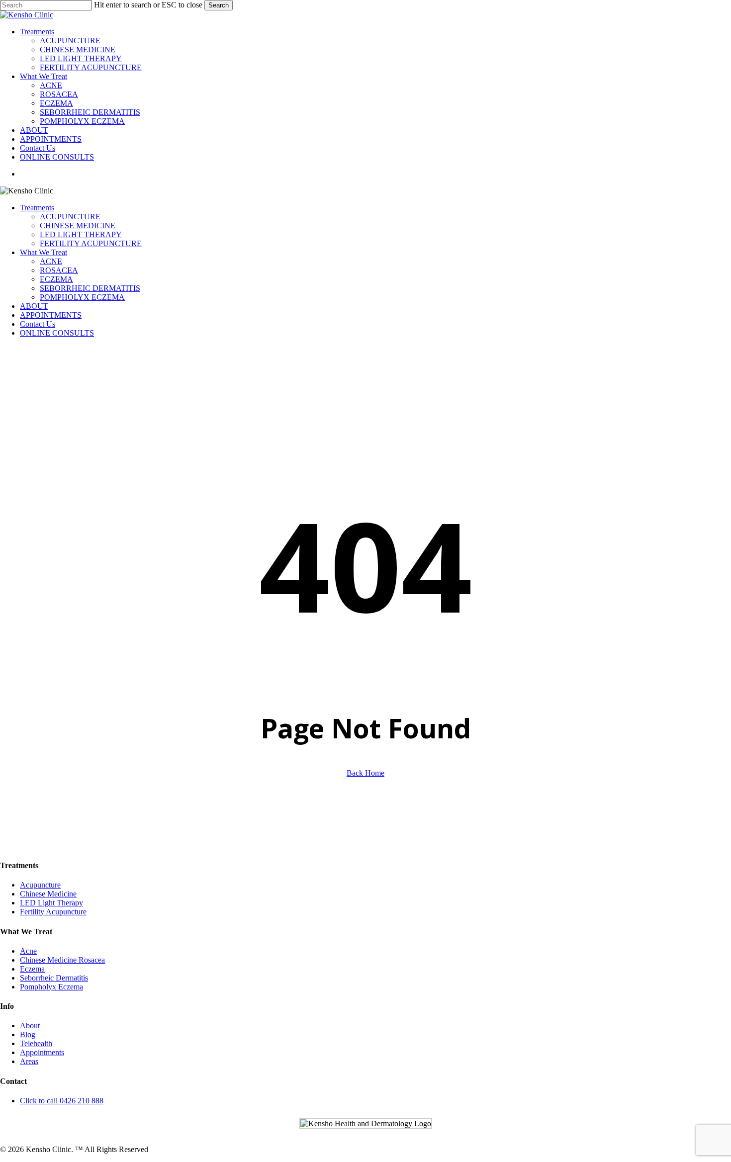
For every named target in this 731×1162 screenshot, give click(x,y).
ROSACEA (59, 270)
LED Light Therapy (51, 902)
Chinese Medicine (48, 894)
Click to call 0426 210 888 (61, 1100)
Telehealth (36, 1043)
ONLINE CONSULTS (57, 333)
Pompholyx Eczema (51, 987)
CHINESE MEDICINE (77, 225)
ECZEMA (56, 279)
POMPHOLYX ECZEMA (82, 297)
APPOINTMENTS (51, 315)
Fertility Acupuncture (53, 911)
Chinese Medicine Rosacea (62, 960)
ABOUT (34, 306)
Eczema (32, 969)
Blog (27, 1034)
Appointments (42, 1052)
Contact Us (37, 324)
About (30, 1025)
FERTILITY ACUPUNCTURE (91, 243)
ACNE (51, 261)
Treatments (37, 207)
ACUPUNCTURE (70, 216)
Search (218, 5)
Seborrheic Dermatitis (54, 978)
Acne (28, 951)
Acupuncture (40, 885)
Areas (29, 1061)
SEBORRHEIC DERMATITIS (90, 288)
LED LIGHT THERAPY (81, 234)
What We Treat (43, 252)
